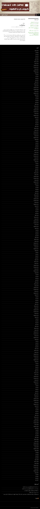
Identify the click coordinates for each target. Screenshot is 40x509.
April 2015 (36, 302)
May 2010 (36, 411)
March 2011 (36, 393)
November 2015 (36, 289)
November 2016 (36, 267)
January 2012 (36, 374)
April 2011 (36, 391)
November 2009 (36, 422)
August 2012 (36, 361)
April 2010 (36, 413)
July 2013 (37, 341)
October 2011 (36, 380)
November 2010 (36, 400)
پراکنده (24, 23)
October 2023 (36, 113)
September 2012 (36, 359)
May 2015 (36, 300)
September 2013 (36, 337)
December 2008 (36, 443)
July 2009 (37, 430)
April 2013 (36, 346)
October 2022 (36, 135)
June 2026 (36, 54)
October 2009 (36, 424)
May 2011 (37, 389)
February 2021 (36, 172)
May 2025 (36, 78)
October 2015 (36, 291)
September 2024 (36, 93)
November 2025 (36, 67)
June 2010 (36, 409)
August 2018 (36, 228)
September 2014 (36, 315)
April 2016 (36, 280)
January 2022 (36, 152)
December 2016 (36, 265)
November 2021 (36, 156)
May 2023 (36, 122)
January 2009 (36, 441)
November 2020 (36, 178)
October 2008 (36, 446)
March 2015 (36, 304)
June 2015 (36, 298)
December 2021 (36, 154)
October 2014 (36, 313)
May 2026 (36, 56)
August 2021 (36, 161)
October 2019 (36, 202)
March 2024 (36, 104)
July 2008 (37, 452)
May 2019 (36, 211)
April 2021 (36, 169)
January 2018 (36, 241)
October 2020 (36, 180)
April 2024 (36, 102)
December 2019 (36, 198)
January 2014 (36, 330)
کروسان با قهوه (5, 14)
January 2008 (36, 463)
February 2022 (36, 150)
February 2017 (36, 261)
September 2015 (36, 293)
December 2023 (36, 109)
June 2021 (36, 165)
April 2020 (36, 191)
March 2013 (36, 348)
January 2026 (36, 63)
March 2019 (36, 215)
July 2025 (37, 74)
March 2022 (36, 148)
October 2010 (36, 402)
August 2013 (36, 339)
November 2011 (36, 378)
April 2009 (36, 435)
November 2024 (36, 89)
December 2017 (36, 243)
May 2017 (36, 256)
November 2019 (36, 200)
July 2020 (37, 185)
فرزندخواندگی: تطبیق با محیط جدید (29, 490)
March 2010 (36, 415)
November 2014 (36, 311)
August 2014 (36, 317)
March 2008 (36, 459)
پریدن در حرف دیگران (32, 30)
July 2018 (37, 230)
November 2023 (36, 111)
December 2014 (36, 309)
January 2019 (36, 219)
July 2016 (37, 274)
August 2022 (36, 139)
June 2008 (36, 454)
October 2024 (36, 91)
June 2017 (36, 254)
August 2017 (36, 250)
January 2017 (36, 263)
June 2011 (37, 387)
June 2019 (36, 209)
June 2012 (36, 365)
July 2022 (37, 141)
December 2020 (36, 176)
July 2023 (37, 119)
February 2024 (36, 106)
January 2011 (36, 396)
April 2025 (36, 80)
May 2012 (36, 367)
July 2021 (37, 163)
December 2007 (36, 465)
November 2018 (36, 222)
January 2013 (36, 352)
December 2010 (36, 398)
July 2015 (37, 296)
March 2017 (36, 259)
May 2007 (36, 478)
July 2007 (37, 474)
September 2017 (36, 248)
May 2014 (36, 322)
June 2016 (36, 276)
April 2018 (36, 235)
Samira (36, 27)
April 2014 (36, 324)
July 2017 (37, 252)
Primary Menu (39, 15)
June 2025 (36, 76)
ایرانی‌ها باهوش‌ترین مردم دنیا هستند (27, 488)
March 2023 (36, 126)
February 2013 (36, 350)
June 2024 (36, 98)
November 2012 (36, 356)
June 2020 (36, 187)
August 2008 (36, 450)
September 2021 (36, 159)
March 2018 (36, 237)
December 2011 (36, 376)
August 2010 (36, 406)
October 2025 (36, 69)
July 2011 (37, 385)
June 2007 (36, 476)
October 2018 (36, 224)
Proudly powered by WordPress (34, 507)
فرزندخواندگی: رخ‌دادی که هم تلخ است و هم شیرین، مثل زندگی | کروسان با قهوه (33, 33)
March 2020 (36, 193)
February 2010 (36, 417)
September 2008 (36, 448)
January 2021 (36, 174)
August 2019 (36, 206)
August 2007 (36, 472)
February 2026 (36, 61)
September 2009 (36, 426)
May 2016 (36, 278)
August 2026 (36, 50)
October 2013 (36, 335)
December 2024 (36, 87)
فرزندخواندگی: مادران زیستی (7, 494)
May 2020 (36, 189)
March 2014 (36, 326)
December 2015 (36, 287)
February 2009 (36, 439)
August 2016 (36, 272)
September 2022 (36, 137)
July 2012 (37, 363)
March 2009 (36, 437)
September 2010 (36, 404)
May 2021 (36, 167)
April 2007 (36, 480)
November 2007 (36, 467)
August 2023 (36, 117)
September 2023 (36, 115)
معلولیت (22, 25)
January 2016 (36, 285)
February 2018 (36, 239)
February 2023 (36, 128)
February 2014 (36, 328)
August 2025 (36, 72)
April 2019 (36, 213)
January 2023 (36, 130)
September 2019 (36, 204)
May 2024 (36, 100)
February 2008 (36, 461)
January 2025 (36, 85)
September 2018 (36, 226)
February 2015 (36, 306)
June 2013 (36, 343)
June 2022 (36, 143)
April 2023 (36, 124)
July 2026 (37, 52)
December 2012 (36, 354)
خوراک (36, 498)
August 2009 (36, 428)
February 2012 (36, 372)
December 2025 (36, 65)
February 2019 (36, 217)
